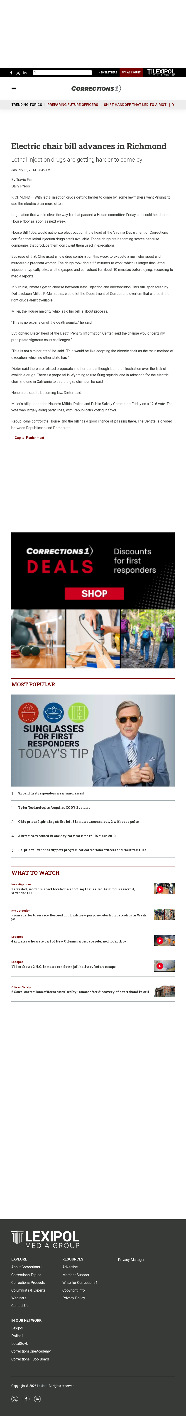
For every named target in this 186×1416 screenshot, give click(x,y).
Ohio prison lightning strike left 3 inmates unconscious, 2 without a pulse (78, 822)
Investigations (21, 884)
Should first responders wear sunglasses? (51, 793)
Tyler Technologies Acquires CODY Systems (54, 808)
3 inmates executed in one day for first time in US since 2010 (67, 836)
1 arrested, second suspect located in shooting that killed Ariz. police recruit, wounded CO (73, 891)
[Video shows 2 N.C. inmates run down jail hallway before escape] (164, 966)
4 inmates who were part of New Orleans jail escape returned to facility (68, 941)
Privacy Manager (131, 1260)
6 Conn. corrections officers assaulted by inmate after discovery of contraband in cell (80, 992)
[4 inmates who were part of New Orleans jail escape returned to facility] (164, 941)
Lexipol (42, 1386)
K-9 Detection (20, 910)
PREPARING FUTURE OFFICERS (72, 105)
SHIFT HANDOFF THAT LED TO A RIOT (135, 105)
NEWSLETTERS (108, 72)
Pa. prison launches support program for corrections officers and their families (82, 850)
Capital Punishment (29, 438)
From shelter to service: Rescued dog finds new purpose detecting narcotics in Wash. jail (79, 917)
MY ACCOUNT (131, 72)
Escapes (17, 936)
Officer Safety (21, 987)
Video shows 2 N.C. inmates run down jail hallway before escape (63, 966)
